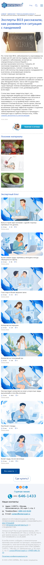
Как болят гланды (8, 426)
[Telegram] (23, 487)
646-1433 (27, 496)
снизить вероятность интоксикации (15, 115)
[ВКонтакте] (17, 487)
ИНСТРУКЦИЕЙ (8, 523)
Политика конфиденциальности (14, 556)
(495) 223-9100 (24, 511)
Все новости (10, 471)
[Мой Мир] (26, 487)
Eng (30, 5)
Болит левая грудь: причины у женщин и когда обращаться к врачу (19, 259)
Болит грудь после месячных (12, 459)
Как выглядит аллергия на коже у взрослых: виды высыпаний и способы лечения (21, 392)
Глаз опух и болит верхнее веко (13, 292)
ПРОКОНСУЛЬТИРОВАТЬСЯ (17, 525)
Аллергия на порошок (9, 325)
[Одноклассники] (20, 487)
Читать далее (5, 229)
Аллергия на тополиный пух (12, 358)
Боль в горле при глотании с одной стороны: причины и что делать (19, 224)
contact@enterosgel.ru (21, 514)
